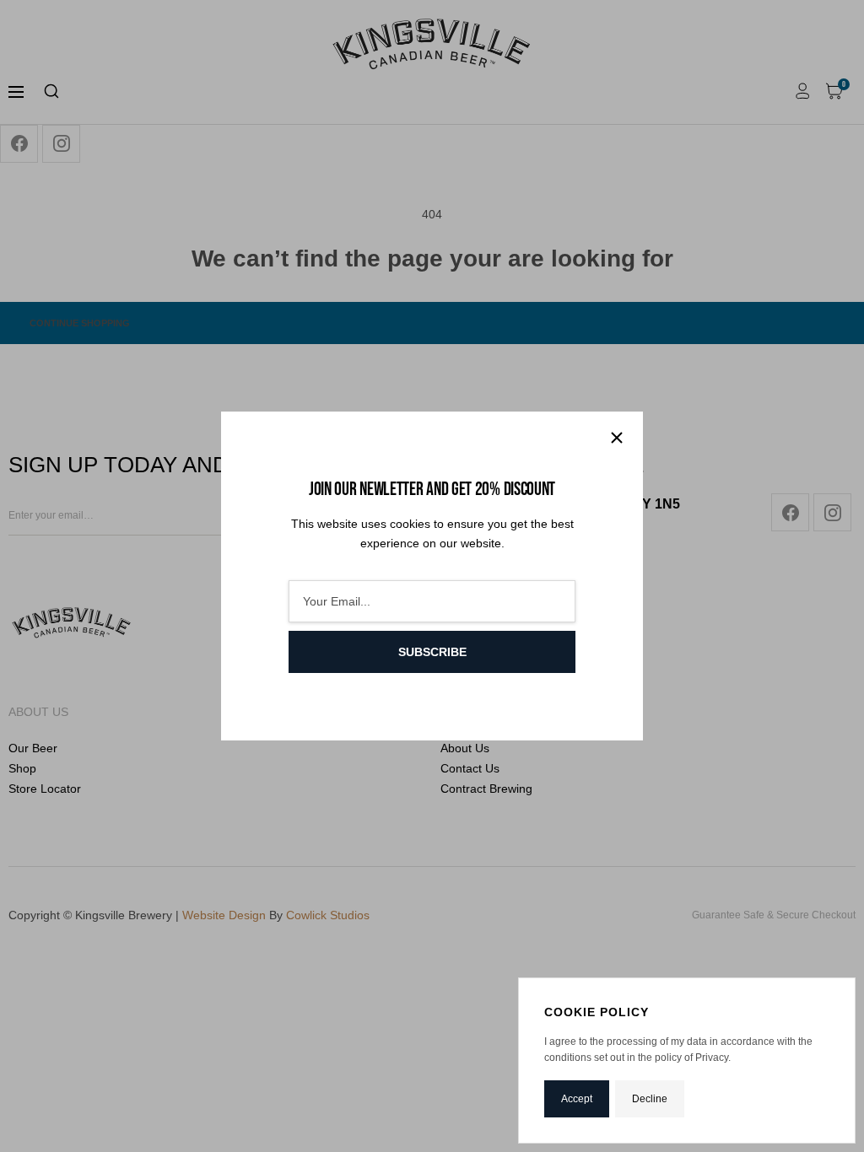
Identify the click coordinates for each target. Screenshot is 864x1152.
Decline (649, 1099)
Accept (576, 1099)
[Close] (617, 438)
